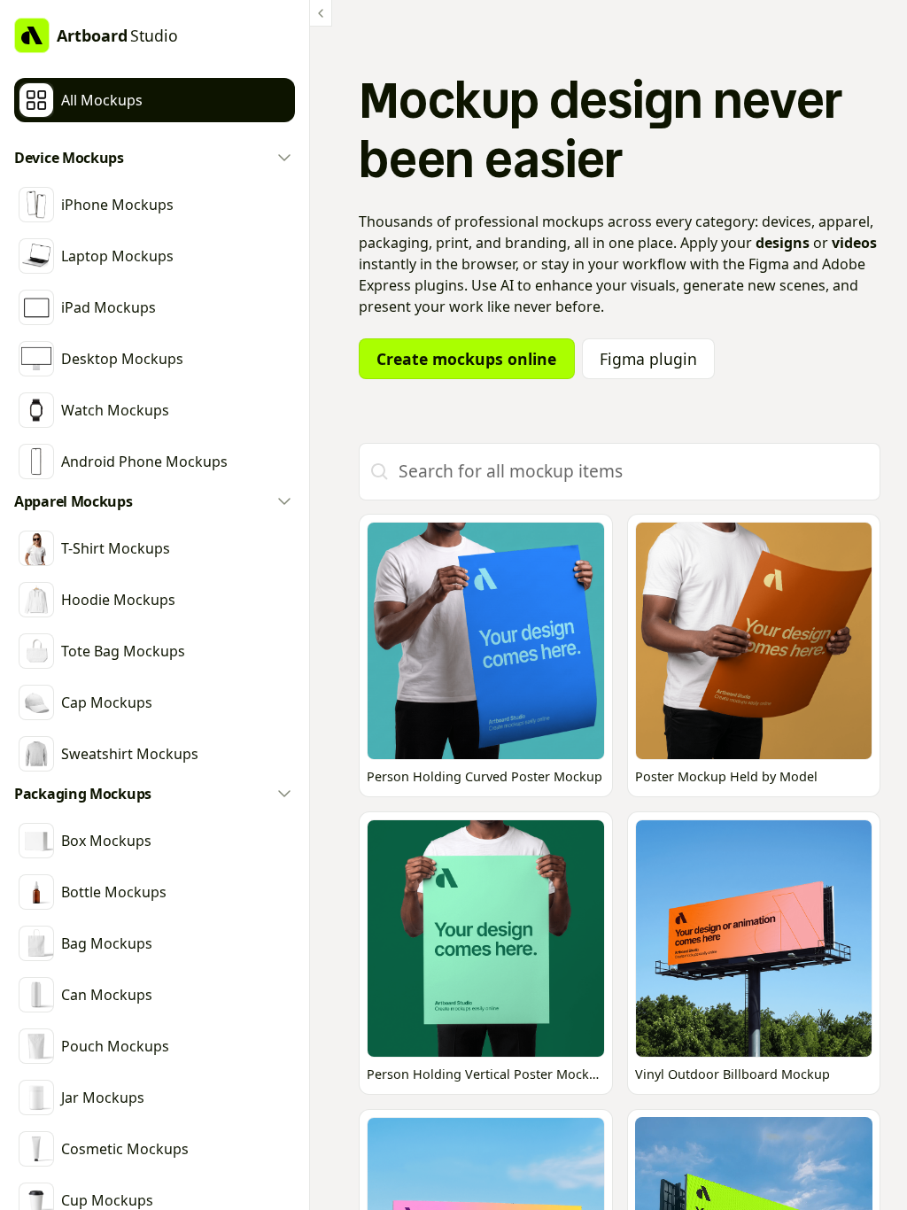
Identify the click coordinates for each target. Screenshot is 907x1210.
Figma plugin (648, 358)
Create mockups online (466, 358)
